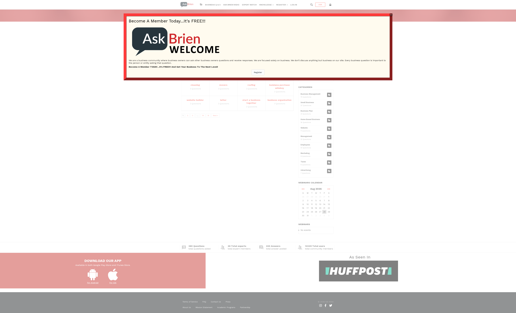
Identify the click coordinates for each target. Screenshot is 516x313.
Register (258, 72)
